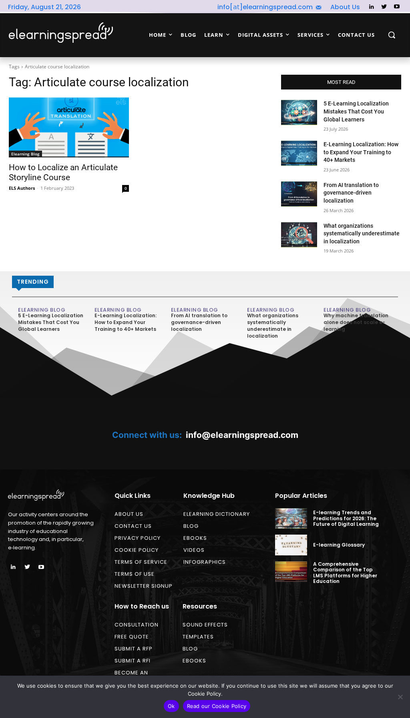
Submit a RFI (133, 660)
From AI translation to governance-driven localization (351, 193)
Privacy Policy (138, 538)
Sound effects (205, 624)
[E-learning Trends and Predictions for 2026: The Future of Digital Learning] (291, 518)
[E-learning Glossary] (291, 545)
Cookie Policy (137, 550)
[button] (391, 34)
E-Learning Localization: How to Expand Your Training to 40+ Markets (361, 152)
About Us (129, 514)
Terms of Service (141, 562)
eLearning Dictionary (216, 514)
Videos (194, 550)
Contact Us (133, 526)
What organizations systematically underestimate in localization (362, 234)
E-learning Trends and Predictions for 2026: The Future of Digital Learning (346, 518)
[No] (400, 697)
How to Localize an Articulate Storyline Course (63, 172)
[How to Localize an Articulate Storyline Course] (69, 127)
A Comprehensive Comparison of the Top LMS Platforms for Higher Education (345, 573)
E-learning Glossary (339, 544)
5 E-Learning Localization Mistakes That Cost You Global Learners (356, 111)
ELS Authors (22, 188)
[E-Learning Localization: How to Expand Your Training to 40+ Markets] (299, 153)
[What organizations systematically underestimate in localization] (299, 234)
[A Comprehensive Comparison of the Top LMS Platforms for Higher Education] (291, 571)
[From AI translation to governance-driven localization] (299, 194)
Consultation (137, 624)
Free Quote (132, 636)
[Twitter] (384, 7)
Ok (171, 706)
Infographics (204, 562)
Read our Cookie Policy (217, 706)
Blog (191, 526)
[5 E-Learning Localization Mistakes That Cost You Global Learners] (299, 112)
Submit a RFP (134, 648)
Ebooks (195, 538)
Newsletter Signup (144, 586)
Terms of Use (135, 574)
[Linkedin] (371, 7)
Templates (198, 636)
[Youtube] (396, 7)
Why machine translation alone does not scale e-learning (356, 322)
